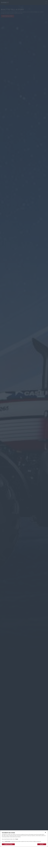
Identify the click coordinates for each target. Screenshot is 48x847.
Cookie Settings (8, 844)
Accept (41, 844)
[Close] (45, 832)
